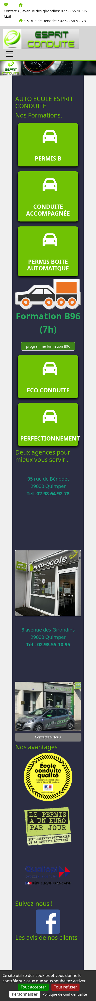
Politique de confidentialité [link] (65, 994)
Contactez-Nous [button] (48, 737)
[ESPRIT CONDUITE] (41, 39)
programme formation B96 (48, 346)
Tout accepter (33, 987)
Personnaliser (25, 994)
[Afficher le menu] (9, 54)
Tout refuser (65, 987)
